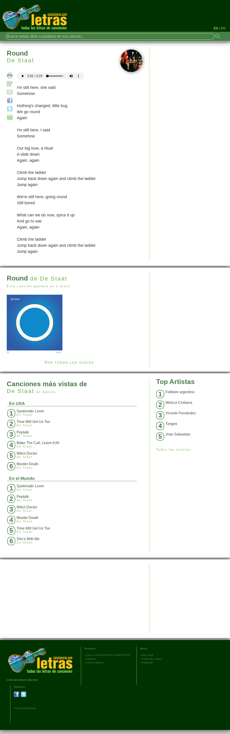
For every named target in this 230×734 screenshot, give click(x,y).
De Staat (20, 60)
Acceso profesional (25, 708)
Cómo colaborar (95, 662)
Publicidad (147, 662)
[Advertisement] (189, 303)
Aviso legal (147, 655)
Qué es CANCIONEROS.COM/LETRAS (108, 655)
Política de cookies (152, 659)
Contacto (91, 659)
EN (223, 28)
